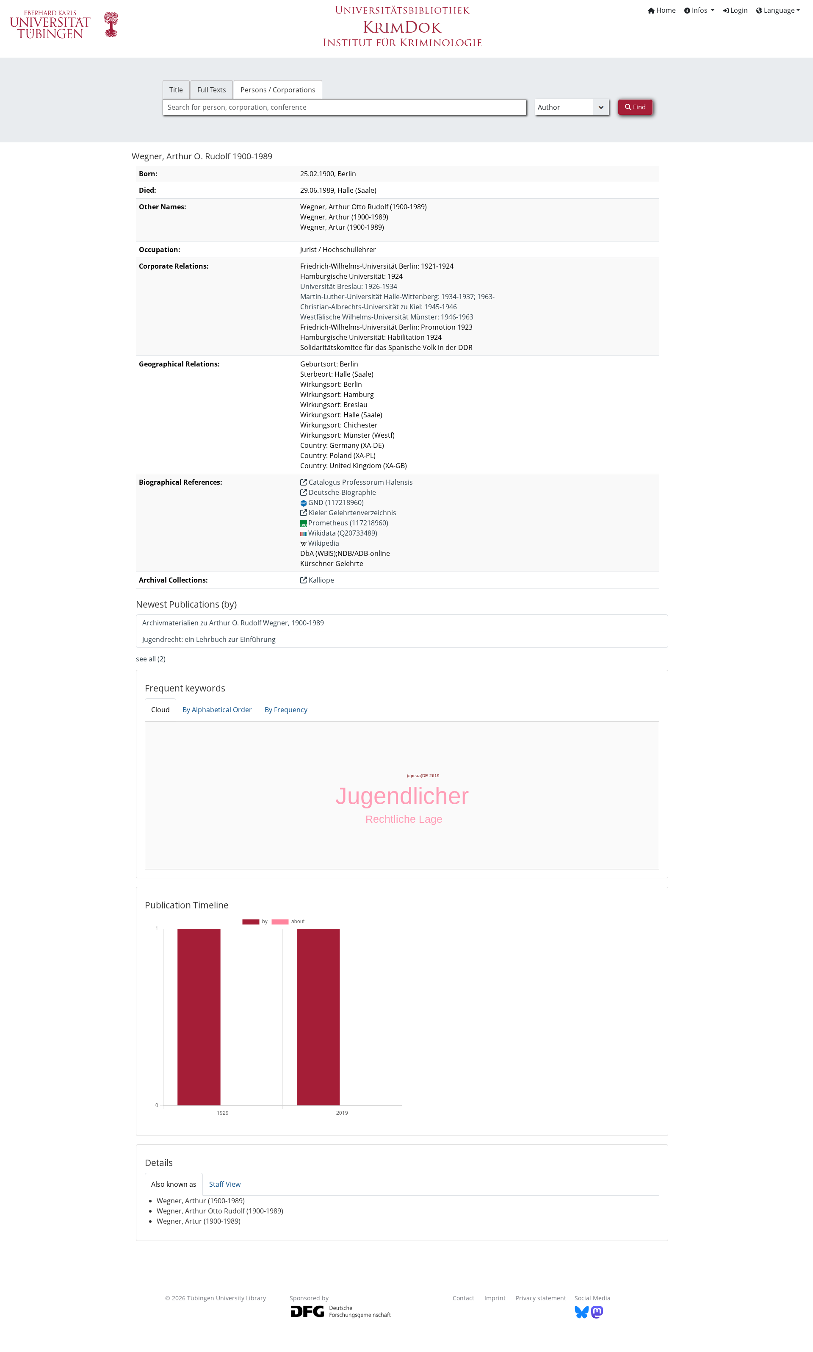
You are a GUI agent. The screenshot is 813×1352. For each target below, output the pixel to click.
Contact (463, 1298)
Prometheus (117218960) (348, 522)
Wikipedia (323, 543)
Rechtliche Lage (403, 819)
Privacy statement (541, 1298)
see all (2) (151, 659)
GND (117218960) (336, 502)
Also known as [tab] (173, 1184)
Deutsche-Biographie (341, 492)
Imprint (495, 1298)
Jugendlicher (402, 796)
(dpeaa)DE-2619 (423, 775)
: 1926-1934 (348, 286)
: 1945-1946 (378, 306)
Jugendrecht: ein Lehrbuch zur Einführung (209, 639)
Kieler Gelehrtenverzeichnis (351, 512)
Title (176, 89)
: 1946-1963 (386, 317)
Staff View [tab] (225, 1184)
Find (638, 107)
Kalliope (320, 580)
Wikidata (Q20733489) (342, 533)
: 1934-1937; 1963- (397, 296)
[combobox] (344, 107)
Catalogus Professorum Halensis (360, 482)
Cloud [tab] (160, 709)
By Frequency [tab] (286, 709)
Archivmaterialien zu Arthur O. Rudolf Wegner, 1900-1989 (233, 622)
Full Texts (211, 89)
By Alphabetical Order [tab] (217, 709)
